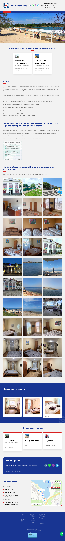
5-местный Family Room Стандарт (32, 524)
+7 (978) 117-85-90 (48, 6)
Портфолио (42, 519)
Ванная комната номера (42, 518)
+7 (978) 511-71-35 (49, 7)
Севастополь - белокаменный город (23, 522)
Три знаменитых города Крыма (23, 520)
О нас (23, 515)
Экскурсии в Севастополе (32, 517)
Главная (23, 514)
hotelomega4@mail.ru (49, 3)
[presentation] (28, 37)
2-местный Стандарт (32, 519)
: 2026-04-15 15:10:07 (37, 530)
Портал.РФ (36, 529)
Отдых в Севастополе (23, 524)
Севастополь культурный (32, 515)
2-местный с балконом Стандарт (32, 520)
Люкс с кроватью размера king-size (42, 515)
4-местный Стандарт (32, 522)
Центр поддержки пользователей (32, 532)
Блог (23, 518)
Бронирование (42, 523)
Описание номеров (42, 516)
